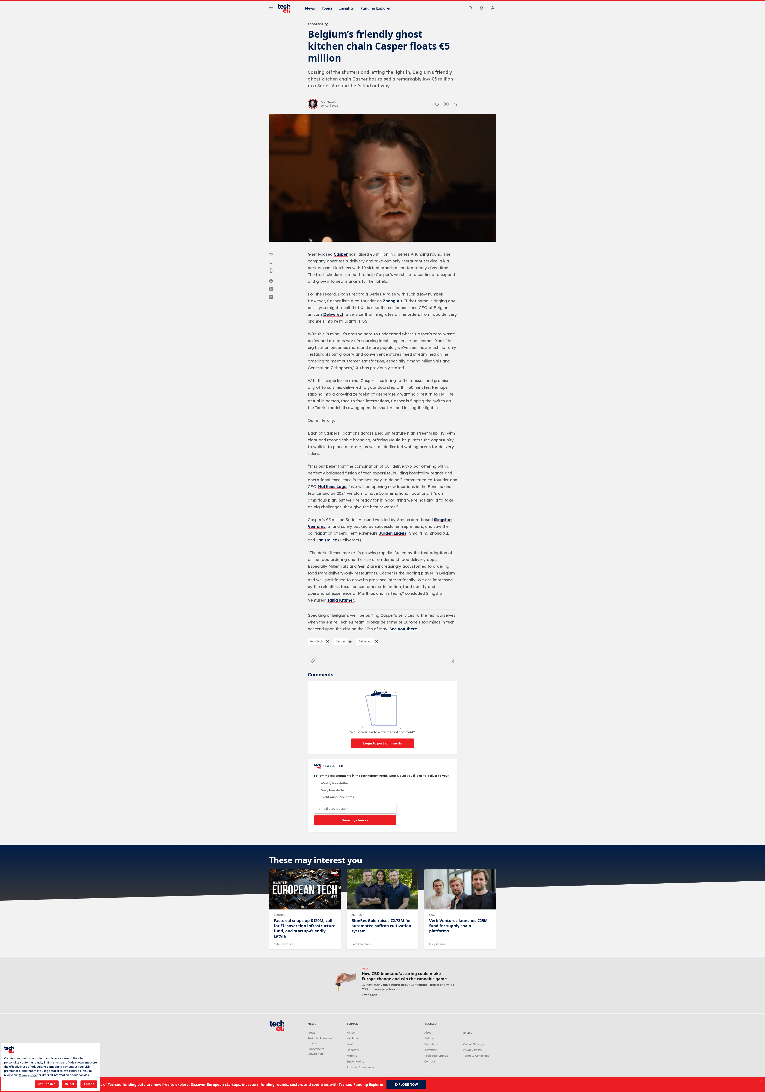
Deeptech (353, 1050)
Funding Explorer (376, 8)
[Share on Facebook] (271, 281)
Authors (429, 1038)
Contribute (431, 1044)
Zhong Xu (392, 300)
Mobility (352, 1056)
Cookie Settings (473, 1044)
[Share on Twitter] (271, 289)
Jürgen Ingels (392, 533)
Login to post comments (382, 743)
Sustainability (355, 1061)
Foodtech (315, 24)
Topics (327, 8)
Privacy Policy (472, 1050)
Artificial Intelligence (360, 1067)
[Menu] (271, 9)
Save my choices (355, 820)
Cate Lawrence (283, 944)
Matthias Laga (332, 486)
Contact (429, 1061)
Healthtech (354, 1038)
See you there (403, 628)
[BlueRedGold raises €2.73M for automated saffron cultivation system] (382, 889)
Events (467, 1032)
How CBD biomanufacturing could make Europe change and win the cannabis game (404, 976)
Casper (341, 254)
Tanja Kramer (340, 600)
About (428, 1032)
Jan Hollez (326, 539)
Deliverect (333, 314)
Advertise (430, 1050)
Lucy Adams (437, 944)
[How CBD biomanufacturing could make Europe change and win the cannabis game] (334, 984)
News (310, 8)
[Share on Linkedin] (271, 297)
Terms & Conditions (476, 1056)
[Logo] (286, 8)
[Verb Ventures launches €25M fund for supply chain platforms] (460, 889)
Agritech (357, 915)
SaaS (432, 915)
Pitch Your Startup (436, 1056)
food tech (316, 641)
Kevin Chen (369, 995)
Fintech (351, 1032)
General (279, 915)
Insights (346, 8)
